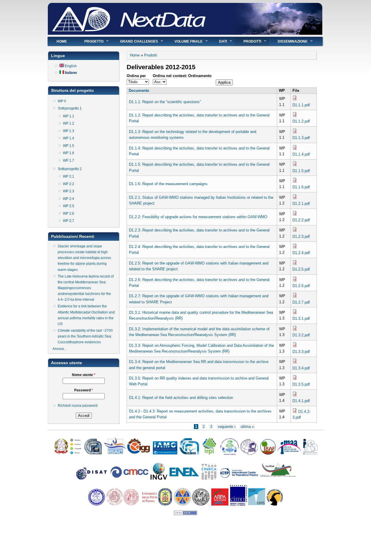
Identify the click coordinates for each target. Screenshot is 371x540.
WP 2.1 (68, 176)
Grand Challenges (134, 41)
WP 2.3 (68, 191)
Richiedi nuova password (78, 406)
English (70, 66)
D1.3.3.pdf (301, 351)
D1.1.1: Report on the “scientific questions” (165, 102)
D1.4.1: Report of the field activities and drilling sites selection (181, 397)
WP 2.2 (68, 184)
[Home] (185, 33)
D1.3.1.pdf (301, 318)
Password (83, 390)
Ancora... (59, 349)
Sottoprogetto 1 (70, 108)
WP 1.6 (68, 153)
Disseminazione (288, 41)
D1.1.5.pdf (301, 171)
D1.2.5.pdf (301, 269)
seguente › (226, 426)
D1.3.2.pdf (301, 335)
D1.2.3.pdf (301, 236)
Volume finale (184, 41)
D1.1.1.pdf (301, 105)
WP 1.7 (68, 160)
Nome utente (83, 375)
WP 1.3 (68, 131)
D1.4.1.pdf (301, 401)
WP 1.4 (68, 138)
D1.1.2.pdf (301, 121)
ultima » (247, 426)
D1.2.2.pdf (301, 220)
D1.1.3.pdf (301, 138)
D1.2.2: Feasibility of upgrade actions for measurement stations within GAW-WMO (198, 217)
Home (62, 41)
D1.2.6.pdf (301, 286)
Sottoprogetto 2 (70, 169)
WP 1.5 (68, 146)
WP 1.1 (68, 116)
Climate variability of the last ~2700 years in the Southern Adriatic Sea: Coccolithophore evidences (85, 336)
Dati (218, 41)
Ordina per (136, 76)
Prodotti (248, 41)
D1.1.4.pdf (301, 154)
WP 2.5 (68, 206)
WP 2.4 (68, 199)
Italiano (70, 73)
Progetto (89, 41)
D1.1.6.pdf (301, 187)
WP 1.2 (68, 123)
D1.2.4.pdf (301, 253)
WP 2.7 (68, 221)
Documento (139, 90)
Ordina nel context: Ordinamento (182, 76)
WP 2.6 (68, 213)
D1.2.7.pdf (301, 302)
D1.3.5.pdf (301, 384)
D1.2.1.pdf (301, 203)
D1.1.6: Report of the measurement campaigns (168, 184)
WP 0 (62, 101)
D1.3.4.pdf (301, 368)
